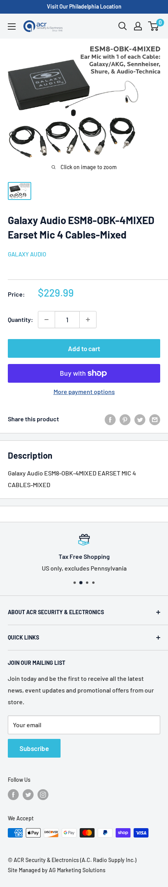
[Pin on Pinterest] (125, 419)
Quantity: (20, 319)
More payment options (84, 391)
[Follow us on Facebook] (13, 794)
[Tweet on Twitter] (139, 419)
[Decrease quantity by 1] (46, 319)
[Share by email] (154, 419)
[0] (154, 26)
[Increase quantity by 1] (88, 319)
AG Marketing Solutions (77, 870)
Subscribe (34, 748)
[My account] (138, 26)
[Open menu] (12, 26)
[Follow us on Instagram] (43, 794)
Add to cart (84, 348)
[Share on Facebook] (110, 419)
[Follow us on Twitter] (28, 794)
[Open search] (122, 26)
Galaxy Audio (27, 254)
